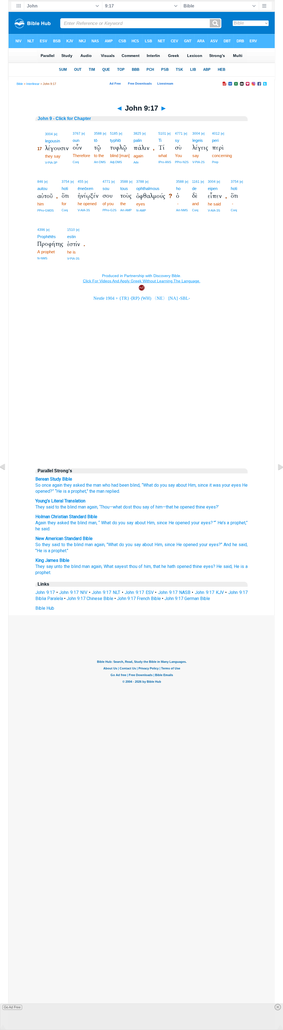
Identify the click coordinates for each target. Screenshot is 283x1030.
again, (99, 544)
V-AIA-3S (84, 210)
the (89, 485)
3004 (49, 134)
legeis (197, 140)
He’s (222, 522)
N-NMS (42, 258)
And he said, (236, 544)
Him (150, 522)
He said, (224, 566)
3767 (76, 133)
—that (168, 507)
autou (42, 188)
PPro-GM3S (45, 210)
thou (133, 566)
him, (148, 566)
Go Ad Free (12, 1007)
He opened (179, 522)
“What (147, 485)
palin (137, 140)
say (171, 485)
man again (87, 507)
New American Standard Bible (64, 538)
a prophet (236, 522)
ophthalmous (147, 188)
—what (115, 507)
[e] (55, 134)
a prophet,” (78, 491)
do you (160, 485)
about (181, 485)
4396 (41, 230)
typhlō (115, 140)
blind (71, 507)
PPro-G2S (109, 210)
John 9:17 (45, 592)
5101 (162, 133)
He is (239, 566)
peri (215, 140)
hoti (65, 188)
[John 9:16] (7, 479)
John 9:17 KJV (209, 592)
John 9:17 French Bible (139, 598)
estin (71, 236)
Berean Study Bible (53, 479)
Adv (136, 162)
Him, (192, 485)
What (106, 522)
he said (42, 528)
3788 (140, 182)
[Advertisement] (141, 416)
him (158, 507)
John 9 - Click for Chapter (64, 118)
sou (106, 188)
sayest (121, 566)
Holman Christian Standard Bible (66, 516)
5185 (114, 133)
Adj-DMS (116, 162)
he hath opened (176, 566)
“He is (61, 491)
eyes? (209, 566)
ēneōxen (85, 188)
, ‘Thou (103, 507)
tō (95, 140)
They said (44, 507)
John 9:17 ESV (139, 592)
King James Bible (52, 560)
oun (76, 140)
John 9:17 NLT (106, 592)
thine (200, 507)
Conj (76, 162)
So (38, 485)
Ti (159, 140)
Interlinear (33, 83)
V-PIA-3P (51, 162)
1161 (196, 182)
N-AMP (141, 210)
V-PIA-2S (198, 162)
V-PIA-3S (73, 258)
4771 (179, 133)
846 (40, 182)
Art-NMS (182, 210)
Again (40, 522)
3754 (65, 182)
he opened (184, 507)
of (151, 507)
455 (80, 182)
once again (52, 485)
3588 (98, 133)
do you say (130, 544)
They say (44, 566)
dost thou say (135, 507)
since (203, 485)
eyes (236, 485)
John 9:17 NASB (174, 592)
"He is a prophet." (51, 550)
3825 (137, 133)
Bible (20, 83)
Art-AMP (126, 210)
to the (60, 507)
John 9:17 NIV (73, 592)
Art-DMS (100, 162)
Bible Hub (44, 608)
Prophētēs (46, 236)
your (195, 522)
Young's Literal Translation (60, 501)
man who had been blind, (116, 485)
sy (177, 140)
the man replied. (104, 491)
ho (178, 188)
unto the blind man (72, 566)
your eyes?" (210, 544)
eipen (213, 188)
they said (51, 544)
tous (124, 188)
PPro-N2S (181, 162)
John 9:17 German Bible (187, 598)
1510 (71, 230)
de (194, 188)
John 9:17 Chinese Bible (90, 598)
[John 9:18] (276, 479)
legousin (52, 141)
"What (112, 544)
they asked (74, 485)
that (156, 566)
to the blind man (77, 544)
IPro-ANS (164, 162)
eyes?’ (212, 507)
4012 (216, 133)
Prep (215, 162)
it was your (219, 485)
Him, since (164, 544)
